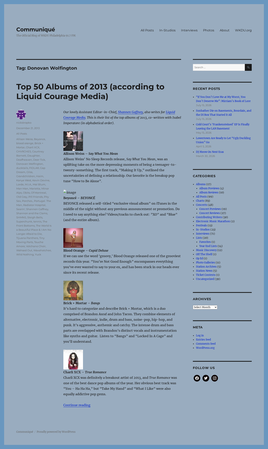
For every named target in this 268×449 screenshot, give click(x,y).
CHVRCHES (23, 151)
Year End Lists (208, 246)
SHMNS (21, 217)
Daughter (33, 155)
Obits (26, 192)
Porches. (27, 200)
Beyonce (39, 139)
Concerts (201, 205)
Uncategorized (205, 279)
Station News (204, 270)
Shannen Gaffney (130, 112)
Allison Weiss (24, 139)
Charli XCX (32, 147)
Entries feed (203, 339)
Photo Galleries (205, 262)
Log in (200, 335)
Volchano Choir (36, 246)
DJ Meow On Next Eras (210, 152)
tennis (37, 221)
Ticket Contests (205, 275)
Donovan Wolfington (29, 163)
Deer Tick (39, 159)
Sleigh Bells (34, 217)
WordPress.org (205, 348)
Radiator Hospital (34, 205)
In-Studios (167, 30)
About (225, 30)
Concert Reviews (209, 213)
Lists (199, 238)
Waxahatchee (42, 250)
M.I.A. (28, 184)
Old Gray (21, 196)
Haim (39, 176)
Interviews (189, 30)
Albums (201, 184)
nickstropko (23, 122)
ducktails (22, 167)
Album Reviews (208, 192)
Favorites (205, 242)
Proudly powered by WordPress (56, 432)
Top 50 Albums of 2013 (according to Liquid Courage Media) (90, 91)
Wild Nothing (25, 254)
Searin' (20, 209)
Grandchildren (25, 176)
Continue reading (76, 405)
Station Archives (206, 266)
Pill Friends (35, 196)
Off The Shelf (204, 254)
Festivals (201, 225)
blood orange (24, 143)
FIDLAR (34, 167)
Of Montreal (38, 192)
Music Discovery (206, 250)
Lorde (20, 184)
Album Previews (209, 188)
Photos (208, 30)
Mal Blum (39, 184)
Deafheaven (24, 159)
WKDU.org (243, 30)
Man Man (22, 188)
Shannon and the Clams (31, 213)
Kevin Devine (40, 180)
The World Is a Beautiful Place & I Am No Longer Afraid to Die (33, 229)
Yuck (38, 254)
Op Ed (199, 258)
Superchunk (24, 221)
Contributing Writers (209, 217)
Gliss (29, 172)
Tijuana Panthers (27, 238)
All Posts (147, 30)
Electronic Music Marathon (213, 221)
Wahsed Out (24, 250)
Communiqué (35, 29)
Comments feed (206, 343)
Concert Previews (210, 209)
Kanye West (23, 180)
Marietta (34, 188)
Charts (200, 200)
